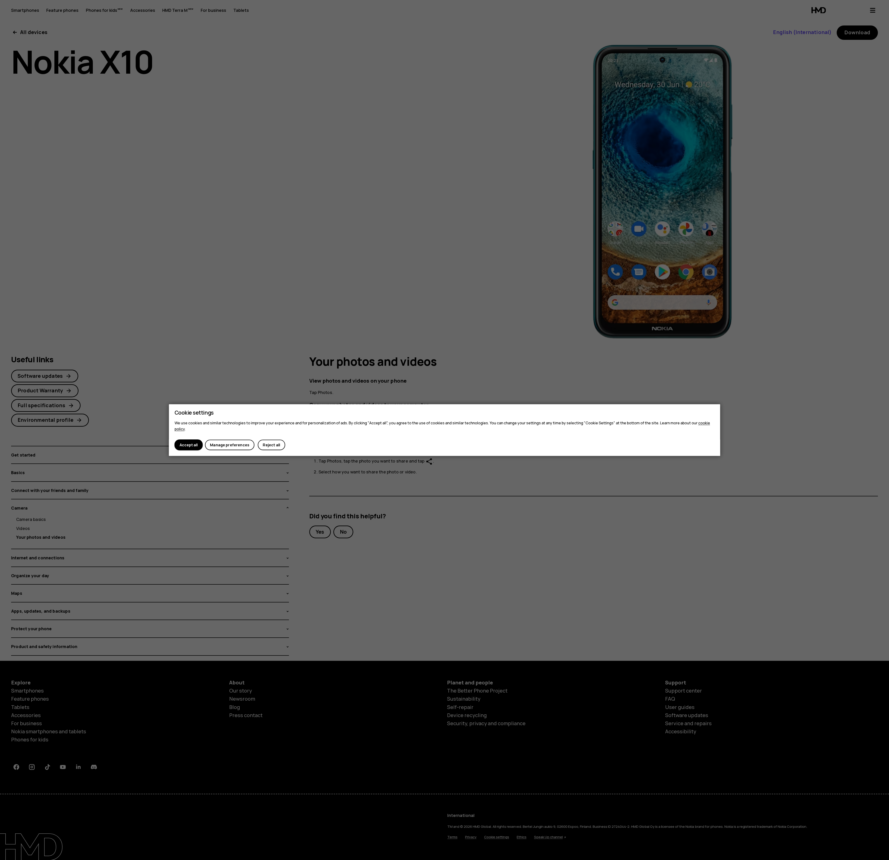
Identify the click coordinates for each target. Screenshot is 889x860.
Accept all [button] (189, 444)
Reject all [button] (271, 444)
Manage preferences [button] (229, 444)
